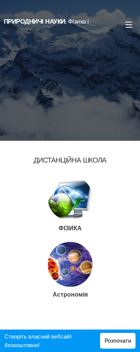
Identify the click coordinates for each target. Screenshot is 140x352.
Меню (128, 24)
